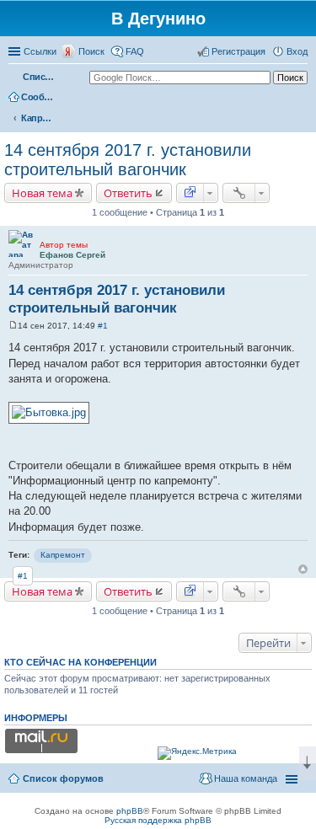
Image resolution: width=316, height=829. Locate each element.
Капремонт (62, 554)
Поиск (91, 51)
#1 (103, 325)
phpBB (129, 811)
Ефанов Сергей (72, 254)
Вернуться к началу (303, 569)
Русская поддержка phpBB (158, 820)
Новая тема (42, 193)
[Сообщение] (13, 325)
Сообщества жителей (38, 97)
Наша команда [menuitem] (245, 778)
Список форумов (39, 77)
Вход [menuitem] (297, 51)
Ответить (128, 193)
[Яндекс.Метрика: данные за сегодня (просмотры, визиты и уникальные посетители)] (197, 753)
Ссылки (40, 51)
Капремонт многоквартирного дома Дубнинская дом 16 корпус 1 (38, 118)
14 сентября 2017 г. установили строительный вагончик (127, 160)
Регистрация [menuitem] (238, 51)
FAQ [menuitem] (135, 51)
